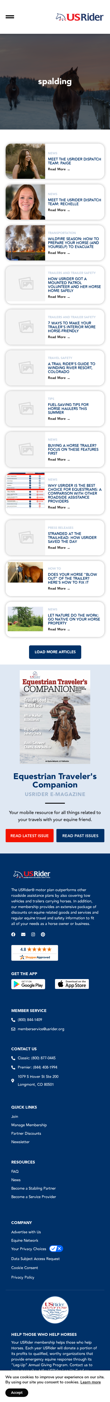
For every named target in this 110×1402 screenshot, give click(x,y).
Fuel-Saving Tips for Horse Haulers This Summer (68, 409)
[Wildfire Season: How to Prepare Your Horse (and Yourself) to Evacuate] (25, 242)
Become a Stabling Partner (33, 1188)
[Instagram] (33, 934)
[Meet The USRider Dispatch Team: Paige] (25, 161)
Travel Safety (60, 358)
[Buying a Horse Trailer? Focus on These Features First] (25, 449)
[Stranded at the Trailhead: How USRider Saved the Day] (25, 537)
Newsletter (20, 1142)
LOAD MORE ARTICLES (55, 652)
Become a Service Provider (33, 1197)
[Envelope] (23, 934)
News (52, 153)
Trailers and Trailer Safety (72, 273)
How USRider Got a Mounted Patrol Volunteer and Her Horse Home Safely (74, 285)
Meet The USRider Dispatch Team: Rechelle (74, 202)
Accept (17, 1393)
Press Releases (60, 527)
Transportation (62, 233)
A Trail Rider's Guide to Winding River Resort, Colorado (71, 368)
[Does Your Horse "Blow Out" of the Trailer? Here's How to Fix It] (25, 578)
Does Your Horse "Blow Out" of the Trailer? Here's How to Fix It (72, 579)
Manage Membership (29, 1125)
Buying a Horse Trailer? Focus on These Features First (73, 450)
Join (14, 1117)
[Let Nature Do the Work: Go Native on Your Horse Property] (25, 619)
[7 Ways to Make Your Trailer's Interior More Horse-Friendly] (25, 327)
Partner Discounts (26, 1133)
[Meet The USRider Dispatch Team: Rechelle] (25, 202)
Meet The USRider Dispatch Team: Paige (74, 161)
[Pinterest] (43, 934)
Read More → (59, 169)
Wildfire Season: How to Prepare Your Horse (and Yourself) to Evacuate (73, 243)
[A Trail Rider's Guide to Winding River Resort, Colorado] (25, 367)
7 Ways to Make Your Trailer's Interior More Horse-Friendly (72, 327)
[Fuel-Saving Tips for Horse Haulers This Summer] (25, 408)
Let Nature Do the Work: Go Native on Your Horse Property (74, 619)
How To (54, 568)
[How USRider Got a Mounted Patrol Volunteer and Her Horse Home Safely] (25, 283)
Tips (51, 398)
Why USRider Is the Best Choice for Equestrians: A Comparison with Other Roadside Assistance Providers (75, 493)
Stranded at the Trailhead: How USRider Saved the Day (72, 538)
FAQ (15, 1171)
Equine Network (24, 1240)
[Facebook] (13, 934)
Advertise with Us (26, 1232)
